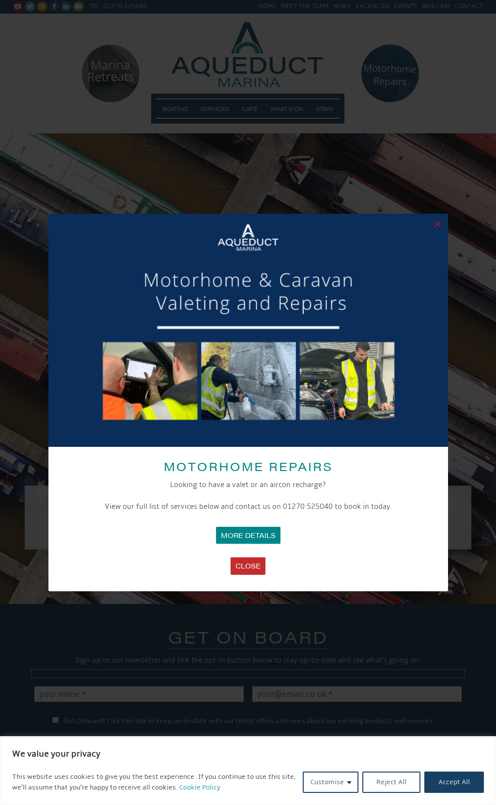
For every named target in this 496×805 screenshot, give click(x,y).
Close (248, 565)
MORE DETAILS (248, 535)
